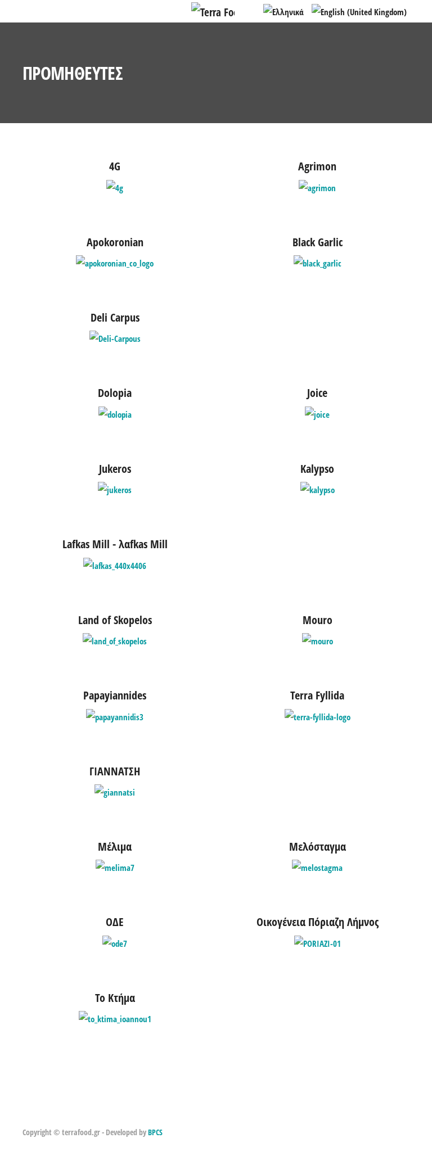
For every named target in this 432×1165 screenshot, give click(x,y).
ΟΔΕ (115, 921)
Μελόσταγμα (317, 846)
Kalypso (317, 468)
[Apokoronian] (115, 262)
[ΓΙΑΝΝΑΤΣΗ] (114, 791)
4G (114, 166)
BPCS (155, 1132)
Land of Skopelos (115, 619)
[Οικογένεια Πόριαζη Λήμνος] (317, 942)
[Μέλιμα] (115, 866)
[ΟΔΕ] (114, 942)
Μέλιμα (115, 846)
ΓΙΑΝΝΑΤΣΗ (114, 771)
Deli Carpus (115, 317)
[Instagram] (42, 1113)
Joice (317, 392)
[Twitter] (54, 1113)
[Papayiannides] (114, 715)
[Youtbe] (67, 1113)
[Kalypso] (317, 488)
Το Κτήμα (115, 997)
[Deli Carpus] (115, 338)
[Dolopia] (115, 413)
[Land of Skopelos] (115, 639)
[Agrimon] (317, 186)
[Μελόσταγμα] (317, 866)
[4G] (114, 186)
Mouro (317, 619)
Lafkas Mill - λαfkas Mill (115, 544)
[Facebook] (29, 1113)
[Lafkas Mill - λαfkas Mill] (114, 564)
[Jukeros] (115, 488)
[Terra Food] (213, 10)
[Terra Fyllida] (317, 715)
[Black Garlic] (317, 262)
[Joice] (317, 413)
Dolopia (115, 392)
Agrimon (317, 166)
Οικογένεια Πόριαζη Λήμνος (317, 921)
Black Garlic (317, 242)
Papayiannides (114, 695)
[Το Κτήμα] (115, 1017)
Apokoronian (115, 242)
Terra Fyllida (317, 695)
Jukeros (115, 468)
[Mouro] (317, 639)
